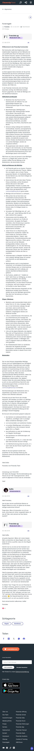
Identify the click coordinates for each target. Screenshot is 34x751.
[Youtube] (3, 748)
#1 (28, 42)
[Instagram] (7, 748)
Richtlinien (17, 623)
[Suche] (20, 2)
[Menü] (31, 2)
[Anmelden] (25, 2)
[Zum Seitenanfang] (32, 748)
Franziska (7, 26)
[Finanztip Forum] (9, 2)
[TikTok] (10, 748)
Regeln (7, 623)
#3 (28, 531)
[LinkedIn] (14, 748)
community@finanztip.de (13, 191)
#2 (28, 496)
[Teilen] (30, 17)
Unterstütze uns (12, 649)
